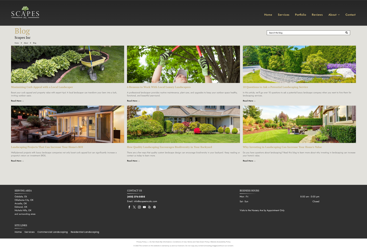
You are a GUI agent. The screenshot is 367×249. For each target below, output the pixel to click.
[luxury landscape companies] (67, 124)
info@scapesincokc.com (145, 201)
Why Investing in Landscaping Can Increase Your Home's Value (282, 147)
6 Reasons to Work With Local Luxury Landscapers (159, 87)
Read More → (17, 100)
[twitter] (134, 207)
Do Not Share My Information (161, 242)
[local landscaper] (67, 64)
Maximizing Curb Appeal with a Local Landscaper (42, 87)
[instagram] (139, 207)
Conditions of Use (179, 242)
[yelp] (149, 207)
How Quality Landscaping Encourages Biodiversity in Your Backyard (169, 147)
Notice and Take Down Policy (198, 242)
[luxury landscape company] (299, 64)
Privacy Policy (141, 242)
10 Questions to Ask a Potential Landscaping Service (275, 87)
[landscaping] (299, 124)
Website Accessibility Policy (220, 242)
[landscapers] (183, 64)
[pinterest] (154, 207)
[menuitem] (268, 15)
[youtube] (144, 207)
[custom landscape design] (183, 124)
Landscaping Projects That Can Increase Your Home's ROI (47, 147)
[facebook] (129, 207)
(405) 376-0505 (136, 196)
